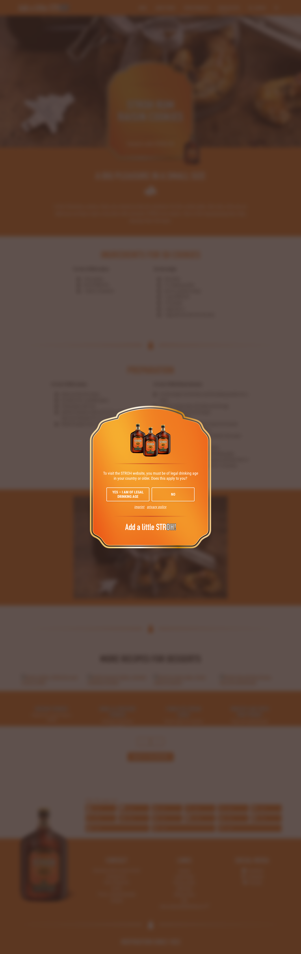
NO (173, 494)
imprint (139, 507)
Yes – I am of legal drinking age (128, 494)
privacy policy (157, 507)
